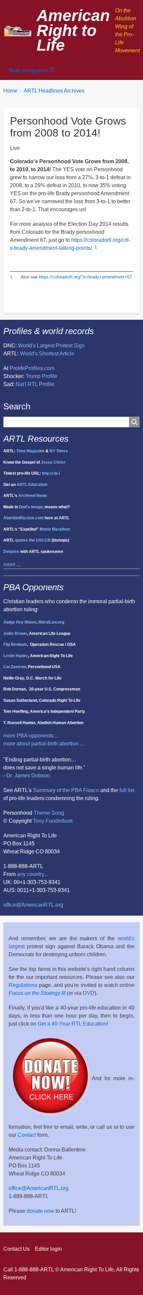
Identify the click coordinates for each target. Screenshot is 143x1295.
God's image (31, 507)
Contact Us (16, 1249)
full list (126, 790)
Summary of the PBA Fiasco (66, 790)
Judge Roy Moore (20, 622)
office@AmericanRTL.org (33, 905)
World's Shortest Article (47, 353)
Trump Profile (41, 376)
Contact (27, 1135)
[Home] (20, 31)
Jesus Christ (53, 462)
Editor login (48, 1249)
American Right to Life (73, 30)
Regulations (23, 985)
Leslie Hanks (15, 655)
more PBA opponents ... (31, 735)
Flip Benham (15, 644)
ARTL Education (32, 484)
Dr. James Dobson (28, 775)
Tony (38, 821)
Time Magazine (30, 451)
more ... (12, 564)
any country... (32, 874)
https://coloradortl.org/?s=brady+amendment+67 (85, 276)
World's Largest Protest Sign (51, 345)
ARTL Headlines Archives (54, 91)
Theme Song (49, 813)
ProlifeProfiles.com (32, 368)
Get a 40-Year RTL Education (72, 1024)
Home (10, 91)
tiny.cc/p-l (51, 473)
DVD (88, 993)
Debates (11, 551)
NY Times (59, 451)
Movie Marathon (55, 529)
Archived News (32, 495)
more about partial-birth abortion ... (43, 743)
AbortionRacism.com (23, 518)
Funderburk (59, 821)
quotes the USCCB (33, 540)
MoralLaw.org (51, 622)
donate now (40, 1211)
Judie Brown (15, 633)
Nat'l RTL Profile (35, 384)
